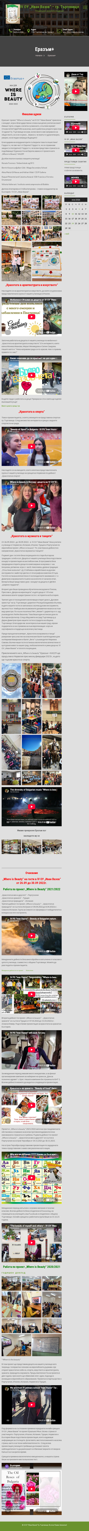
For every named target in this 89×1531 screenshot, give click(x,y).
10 (73, 214)
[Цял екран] (85, 132)
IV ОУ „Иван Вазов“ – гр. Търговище (49, 7)
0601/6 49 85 (18, 32)
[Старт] (67, 132)
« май (66, 234)
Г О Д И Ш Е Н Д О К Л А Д (13, 1273)
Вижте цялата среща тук (11, 406)
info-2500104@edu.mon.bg (73, 32)
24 (73, 223)
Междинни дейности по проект (12, 970)
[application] (75, 127)
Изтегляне (29, 970)
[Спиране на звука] (82, 132)
